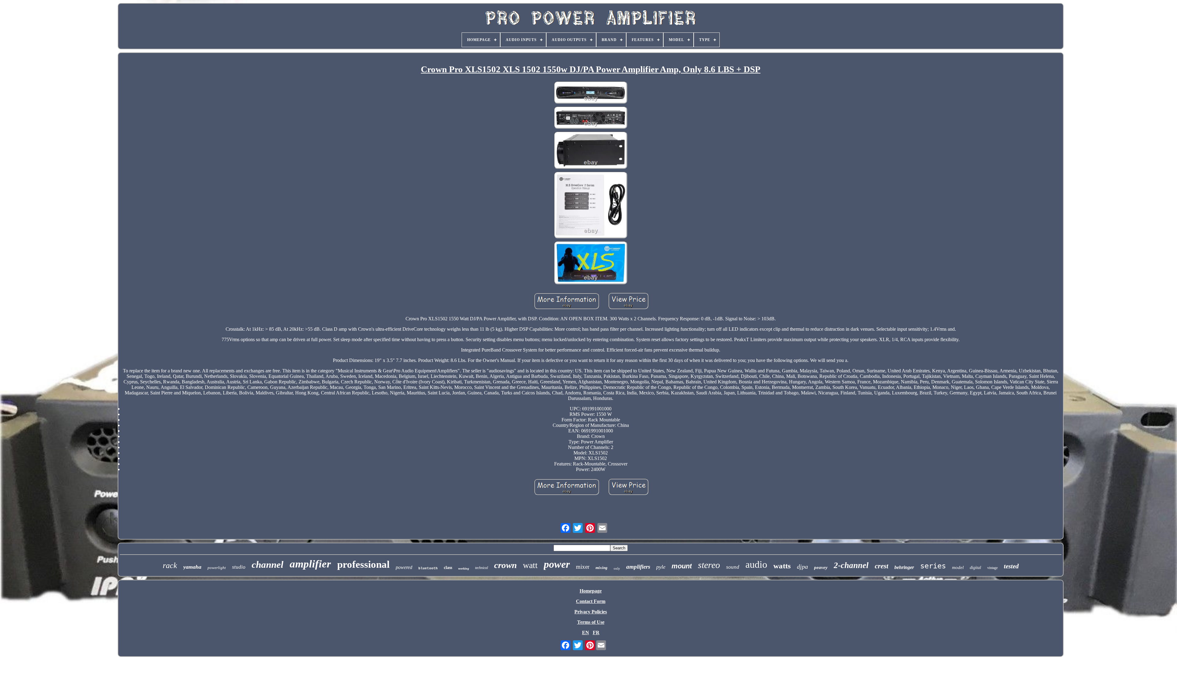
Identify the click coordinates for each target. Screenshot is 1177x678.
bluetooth (428, 568)
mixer (582, 566)
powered (404, 567)
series (933, 566)
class (448, 567)
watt (530, 565)
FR (596, 632)
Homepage (591, 590)
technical (481, 568)
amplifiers (638, 566)
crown (505, 565)
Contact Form (590, 601)
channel (268, 564)
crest (881, 566)
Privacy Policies (590, 611)
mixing (602, 567)
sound (732, 567)
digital (975, 567)
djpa (802, 566)
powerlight (217, 567)
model (958, 567)
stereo (709, 565)
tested (1011, 566)
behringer (904, 567)
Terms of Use (590, 622)
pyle (660, 567)
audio (756, 564)
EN (585, 632)
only (617, 568)
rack (170, 565)
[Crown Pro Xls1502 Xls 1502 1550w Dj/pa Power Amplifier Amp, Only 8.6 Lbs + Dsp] (590, 93)
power (557, 564)
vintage (992, 568)
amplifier (310, 564)
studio (239, 567)
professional (363, 564)
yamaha (192, 567)
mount (682, 566)
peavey (821, 567)
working (463, 568)
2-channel (851, 565)
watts (782, 566)
